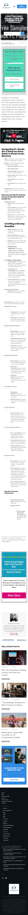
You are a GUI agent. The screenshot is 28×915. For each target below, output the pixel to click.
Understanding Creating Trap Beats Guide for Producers (14, 865)
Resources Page (5, 796)
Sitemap (4, 803)
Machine (5, 823)
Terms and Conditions (7, 801)
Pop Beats (5, 829)
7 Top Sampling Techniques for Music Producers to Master (12, 853)
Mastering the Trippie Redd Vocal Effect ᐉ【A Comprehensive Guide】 (12, 735)
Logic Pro (5, 821)
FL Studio (5, 819)
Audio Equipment (7, 810)
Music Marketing (7, 827)
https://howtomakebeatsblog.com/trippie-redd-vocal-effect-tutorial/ (18, 477)
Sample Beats (17, 699)
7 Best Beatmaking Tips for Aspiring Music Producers (13, 869)
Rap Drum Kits (6, 834)
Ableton (5, 808)
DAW (4, 814)
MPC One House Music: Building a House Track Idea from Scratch (14, 672)
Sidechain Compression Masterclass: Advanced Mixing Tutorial (17, 284)
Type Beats (6, 840)
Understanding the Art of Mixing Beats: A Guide (13, 861)
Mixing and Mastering (8, 825)
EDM (21, 25)
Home (3, 792)
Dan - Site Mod (15, 623)
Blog (3, 794)
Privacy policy (5, 799)
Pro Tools (16, 729)
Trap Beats (5, 838)
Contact (4, 798)
